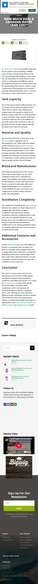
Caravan (19, 15)
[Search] (32, 348)
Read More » (14, 364)
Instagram (6, 568)
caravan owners (9, 283)
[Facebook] (5, 404)
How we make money (11, 556)
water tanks (12, 245)
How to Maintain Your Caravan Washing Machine (21, 369)
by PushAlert (5, 12)
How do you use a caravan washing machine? (20, 377)
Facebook (6, 566)
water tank (5, 141)
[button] (6, 42)
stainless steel (25, 146)
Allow (32, 10)
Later (22, 10)
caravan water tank (10, 69)
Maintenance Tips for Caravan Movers (21, 361)
